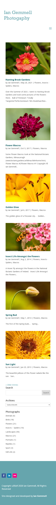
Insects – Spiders (13, 427)
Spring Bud (11, 315)
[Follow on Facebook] (4, 475)
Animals (9, 415)
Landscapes (11, 432)
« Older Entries (12, 385)
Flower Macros (13, 145)
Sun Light (10, 364)
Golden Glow (12, 207)
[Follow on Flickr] (15, 475)
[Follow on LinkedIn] (9, 475)
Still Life (9, 452)
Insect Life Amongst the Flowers (23, 256)
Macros (16, 86)
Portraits (9, 440)
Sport (8, 448)
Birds (8, 419)
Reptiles (9, 444)
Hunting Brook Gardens (18, 79)
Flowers (37, 82)
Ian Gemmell (13, 82)
